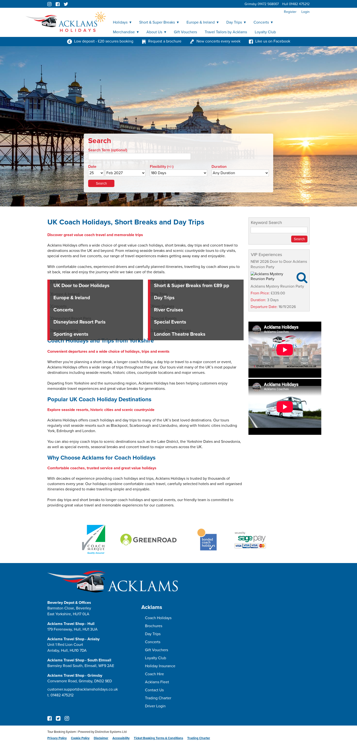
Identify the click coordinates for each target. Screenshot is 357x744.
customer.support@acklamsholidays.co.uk (82, 689)
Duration (219, 166)
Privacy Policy (57, 738)
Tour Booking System (61, 732)
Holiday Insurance (160, 666)
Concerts (261, 22)
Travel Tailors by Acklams (226, 32)
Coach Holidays (158, 618)
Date (92, 166)
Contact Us (154, 690)
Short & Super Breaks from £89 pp (191, 286)
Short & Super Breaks (157, 22)
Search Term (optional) (107, 150)
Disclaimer (101, 738)
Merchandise (124, 32)
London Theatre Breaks (179, 334)
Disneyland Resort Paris (79, 322)
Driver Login (155, 706)
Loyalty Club (265, 32)
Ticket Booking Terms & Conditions (158, 738)
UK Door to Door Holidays (81, 286)
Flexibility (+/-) (161, 166)
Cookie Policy (80, 738)
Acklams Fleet (157, 682)
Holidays (120, 22)
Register (290, 12)
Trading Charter (158, 698)
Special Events (170, 322)
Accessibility (121, 738)
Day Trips (234, 22)
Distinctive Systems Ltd (111, 732)
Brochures (153, 626)
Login (305, 12)
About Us (154, 32)
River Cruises (168, 310)
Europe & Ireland (201, 22)
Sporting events (70, 334)
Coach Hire (154, 674)
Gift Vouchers (185, 32)
